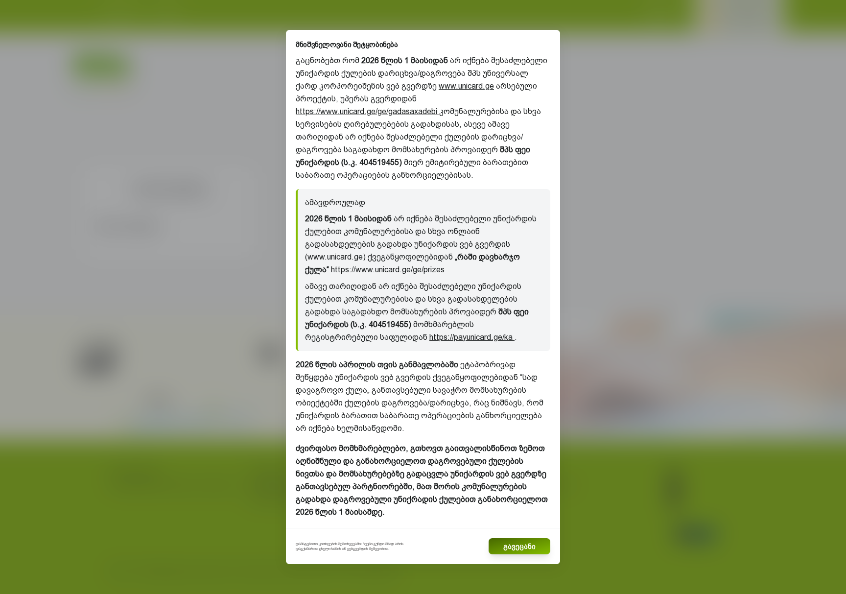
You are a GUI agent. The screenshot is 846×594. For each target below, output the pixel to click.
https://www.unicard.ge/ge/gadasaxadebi (367, 111)
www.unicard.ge (466, 86)
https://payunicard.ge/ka (472, 337)
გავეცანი (519, 546)
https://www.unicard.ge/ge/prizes (388, 269)
